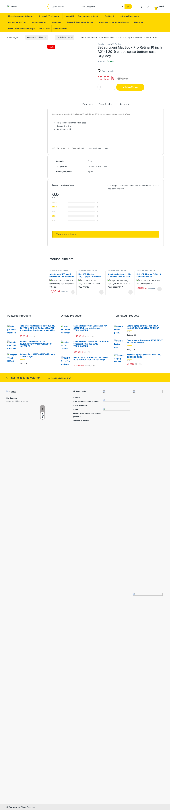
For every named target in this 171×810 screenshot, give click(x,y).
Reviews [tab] (124, 104)
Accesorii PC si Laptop (49, 16)
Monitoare (56, 22)
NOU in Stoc (44, 28)
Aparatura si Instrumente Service (114, 22)
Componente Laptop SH (88, 16)
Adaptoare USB (55, 270)
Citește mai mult (101, 292)
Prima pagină (13, 37)
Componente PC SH (17, 22)
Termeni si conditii (81, 420)
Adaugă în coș (131, 87)
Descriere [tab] (87, 104)
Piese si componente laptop (20, 16)
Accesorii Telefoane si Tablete (80, 22)
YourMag (13, 807)
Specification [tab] (106, 104)
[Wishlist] (142, 6)
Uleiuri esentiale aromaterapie (21, 28)
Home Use (138, 22)
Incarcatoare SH (39, 22)
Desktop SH (110, 16)
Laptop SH (69, 16)
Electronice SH (60, 28)
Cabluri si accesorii (65, 37)
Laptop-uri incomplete (129, 16)
